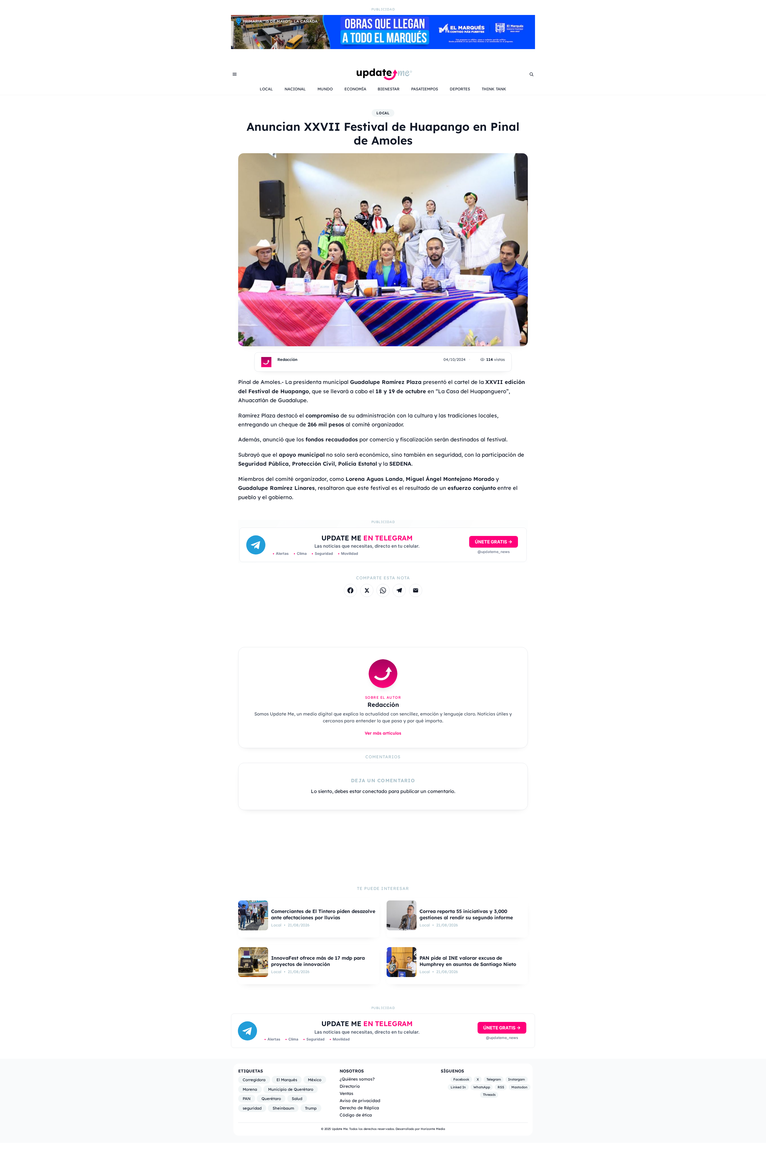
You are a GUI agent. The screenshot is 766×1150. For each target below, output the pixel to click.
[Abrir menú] (234, 74)
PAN (246, 1098)
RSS (501, 1087)
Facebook (461, 1079)
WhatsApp (481, 1087)
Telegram (494, 1079)
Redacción (287, 359)
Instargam (516, 1079)
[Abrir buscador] (531, 74)
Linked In (458, 1087)
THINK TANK (494, 88)
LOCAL (266, 88)
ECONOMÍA (355, 88)
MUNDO (325, 88)
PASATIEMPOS (424, 88)
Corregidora (254, 1079)
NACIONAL (295, 88)
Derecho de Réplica (359, 1107)
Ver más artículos (383, 733)
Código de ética (356, 1114)
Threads (489, 1095)
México (314, 1079)
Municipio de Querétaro (290, 1089)
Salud (297, 1098)
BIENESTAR (388, 88)
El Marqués (286, 1079)
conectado (374, 791)
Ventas (346, 1093)
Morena (250, 1089)
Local (383, 113)
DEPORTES (460, 88)
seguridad (252, 1108)
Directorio (350, 1086)
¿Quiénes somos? (357, 1078)
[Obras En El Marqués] (383, 47)
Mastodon (519, 1087)
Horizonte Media (433, 1129)
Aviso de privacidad (360, 1100)
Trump (311, 1108)
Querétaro (271, 1098)
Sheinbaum (283, 1108)
